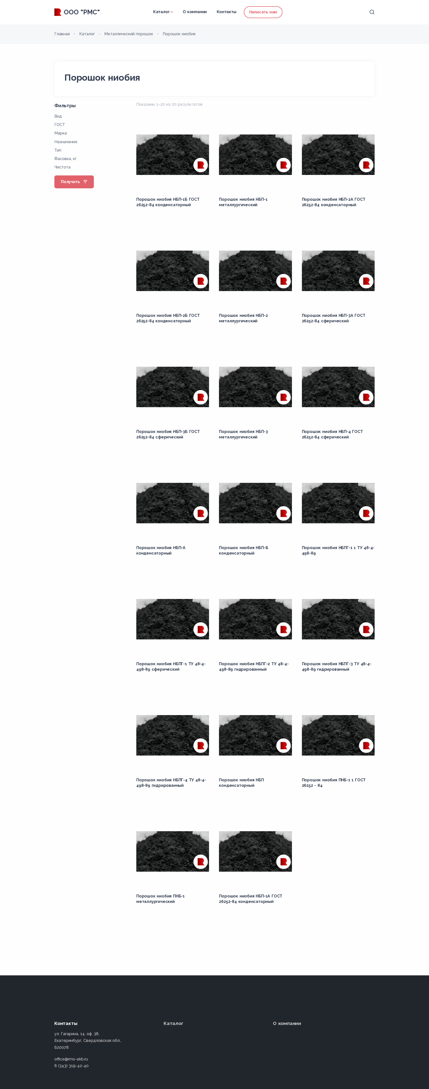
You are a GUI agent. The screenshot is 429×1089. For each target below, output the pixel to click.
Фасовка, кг (65, 158)
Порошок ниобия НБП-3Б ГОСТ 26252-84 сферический (168, 434)
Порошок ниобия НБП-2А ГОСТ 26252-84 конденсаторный (333, 202)
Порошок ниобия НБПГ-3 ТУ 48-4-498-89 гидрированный (336, 666)
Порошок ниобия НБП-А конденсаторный (160, 550)
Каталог (161, 11)
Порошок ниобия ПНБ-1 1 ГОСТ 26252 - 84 (334, 783)
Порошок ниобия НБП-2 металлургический (243, 318)
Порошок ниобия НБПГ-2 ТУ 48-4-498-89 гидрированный (253, 666)
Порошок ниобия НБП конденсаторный (241, 783)
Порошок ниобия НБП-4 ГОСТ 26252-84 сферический (332, 434)
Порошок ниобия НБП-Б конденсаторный (243, 550)
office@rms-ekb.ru (71, 1059)
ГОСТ (59, 124)
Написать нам (263, 12)
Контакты (226, 11)
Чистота (62, 167)
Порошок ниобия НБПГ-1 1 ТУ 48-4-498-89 (338, 550)
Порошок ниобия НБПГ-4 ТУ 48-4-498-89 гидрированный (171, 783)
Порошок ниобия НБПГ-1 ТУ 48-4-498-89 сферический (171, 666)
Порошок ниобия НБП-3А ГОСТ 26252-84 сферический (333, 318)
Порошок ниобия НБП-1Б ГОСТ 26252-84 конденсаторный (168, 202)
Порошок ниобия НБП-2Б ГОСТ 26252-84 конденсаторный (168, 318)
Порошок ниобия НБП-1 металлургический (243, 202)
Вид (58, 116)
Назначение (65, 141)
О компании (195, 11)
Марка (60, 133)
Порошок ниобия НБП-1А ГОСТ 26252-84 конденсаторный (250, 899)
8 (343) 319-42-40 (71, 1065)
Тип (57, 150)
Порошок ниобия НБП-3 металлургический (243, 434)
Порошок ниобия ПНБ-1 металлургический (160, 899)
